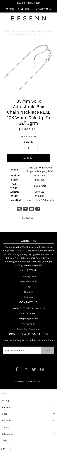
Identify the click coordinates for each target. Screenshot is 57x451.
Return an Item (28, 281)
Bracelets (6, 420)
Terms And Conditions (28, 329)
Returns (28, 297)
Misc (14, 31)
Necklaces (7, 407)
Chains (5, 427)
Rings (4, 413)
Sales (4, 440)
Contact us (27, 218)
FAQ (29, 286)
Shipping (28, 292)
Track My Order (28, 276)
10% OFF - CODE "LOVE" (28, 3)
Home (7, 31)
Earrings (6, 400)
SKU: (23, 137)
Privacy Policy (28, 323)
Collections (7, 434)
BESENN (36, 381)
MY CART (43, 9)
